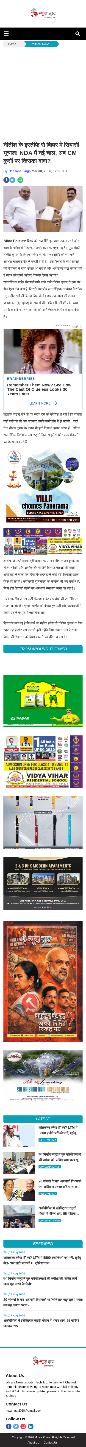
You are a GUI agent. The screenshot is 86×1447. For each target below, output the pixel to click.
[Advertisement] (43, 93)
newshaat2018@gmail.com (24, 1410)
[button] (6, 33)
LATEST (43, 1119)
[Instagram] (23, 1426)
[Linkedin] (30, 1426)
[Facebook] (8, 1426)
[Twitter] (16, 1426)
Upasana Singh (19, 171)
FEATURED (43, 1244)
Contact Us (17, 1404)
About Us (15, 1375)
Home (12, 44)
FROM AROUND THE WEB (43, 649)
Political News (40, 44)
